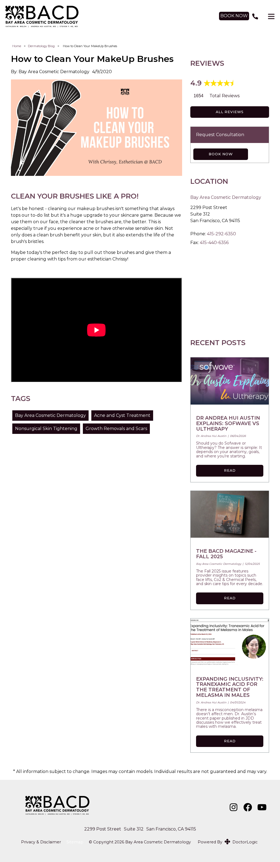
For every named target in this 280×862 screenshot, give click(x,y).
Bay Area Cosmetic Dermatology (50, 415)
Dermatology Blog (41, 46)
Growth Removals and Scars (116, 428)
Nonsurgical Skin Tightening (46, 428)
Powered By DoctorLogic (228, 842)
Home (16, 46)
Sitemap (74, 842)
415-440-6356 (214, 242)
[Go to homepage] (107, 16)
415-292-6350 (221, 233)
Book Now (221, 154)
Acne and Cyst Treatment (122, 415)
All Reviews (230, 112)
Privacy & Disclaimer (41, 842)
